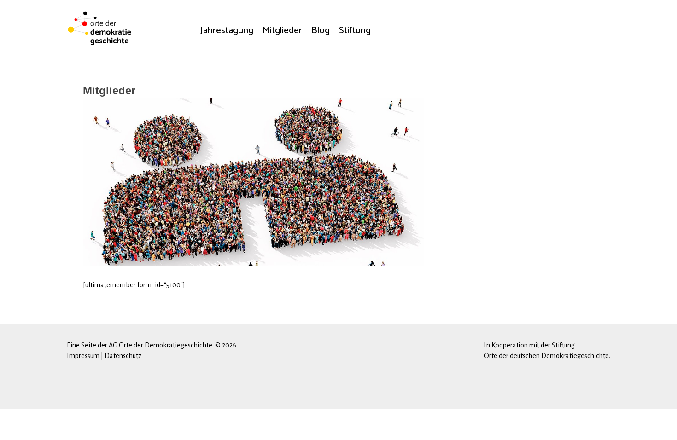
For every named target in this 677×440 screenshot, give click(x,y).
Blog (320, 30)
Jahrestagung (226, 30)
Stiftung (355, 30)
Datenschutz (123, 355)
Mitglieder (282, 30)
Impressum (83, 355)
